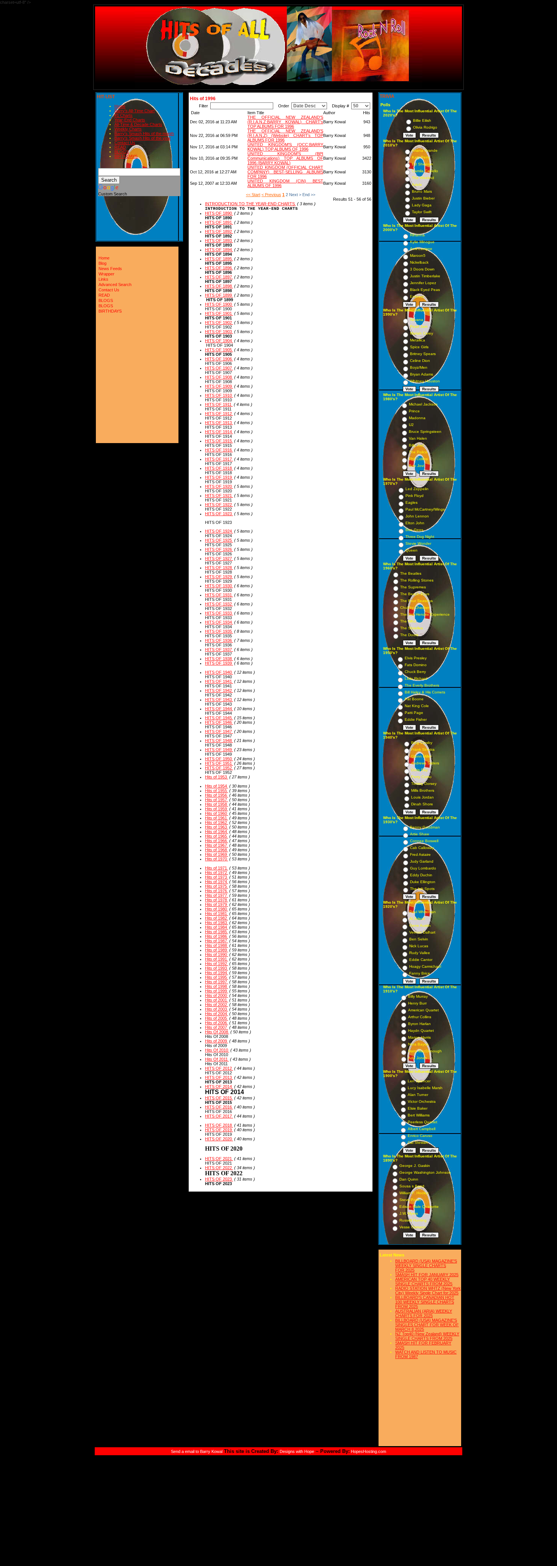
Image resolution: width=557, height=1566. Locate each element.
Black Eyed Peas (425, 290)
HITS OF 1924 (219, 531)
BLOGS (121, 151)
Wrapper (106, 274)
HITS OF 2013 (219, 1077)
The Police (418, 452)
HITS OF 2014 (219, 1086)
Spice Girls (419, 347)
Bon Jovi (416, 466)
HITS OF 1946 (219, 722)
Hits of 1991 (216, 959)
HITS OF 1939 (219, 663)
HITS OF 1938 (219, 658)
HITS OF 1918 (219, 468)
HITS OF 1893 (219, 240)
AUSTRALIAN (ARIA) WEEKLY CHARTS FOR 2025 (423, 1313)
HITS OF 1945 (219, 717)
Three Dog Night (419, 537)
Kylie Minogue (422, 242)
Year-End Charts (129, 120)
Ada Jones (417, 1058)
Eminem (417, 296)
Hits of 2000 (216, 995)
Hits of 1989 (216, 950)
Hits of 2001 (216, 1000)
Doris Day (419, 770)
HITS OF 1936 (219, 640)
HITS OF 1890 (219, 213)
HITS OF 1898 (219, 286)
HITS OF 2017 (219, 1116)
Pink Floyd (414, 496)
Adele (417, 184)
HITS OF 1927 (219, 558)
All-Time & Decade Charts (138, 124)
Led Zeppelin (417, 489)
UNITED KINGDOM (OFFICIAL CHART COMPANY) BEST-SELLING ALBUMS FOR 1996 (285, 172)
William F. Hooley (414, 1193)
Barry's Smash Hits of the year (142, 138)
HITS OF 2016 (219, 1107)
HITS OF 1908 (219, 377)
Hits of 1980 (216, 909)
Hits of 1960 (216, 813)
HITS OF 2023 (219, 1179)
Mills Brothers (422, 790)
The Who (408, 621)
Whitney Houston (425, 381)
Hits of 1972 (216, 872)
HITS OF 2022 (219, 1167)
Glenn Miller (421, 756)
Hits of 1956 (216, 795)
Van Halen (418, 438)
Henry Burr (417, 1003)
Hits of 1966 (216, 840)
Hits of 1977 (216, 895)
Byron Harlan (419, 1024)
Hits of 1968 (216, 849)
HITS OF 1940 (219, 672)
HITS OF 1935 (219, 631)
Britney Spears (423, 354)
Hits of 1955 (216, 790)
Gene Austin (420, 925)
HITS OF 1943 (219, 699)
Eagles (411, 502)
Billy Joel (416, 445)
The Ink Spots (422, 889)
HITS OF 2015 (219, 1098)
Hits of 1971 (216, 868)
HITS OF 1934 (219, 622)
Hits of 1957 (216, 799)
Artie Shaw (419, 834)
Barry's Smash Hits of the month (144, 133)
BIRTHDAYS (126, 156)
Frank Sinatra (423, 749)
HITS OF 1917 (219, 459)
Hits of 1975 (216, 886)
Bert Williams (419, 1115)
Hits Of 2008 (217, 1032)
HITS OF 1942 (219, 690)
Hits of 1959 (216, 809)
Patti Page (414, 713)
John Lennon (417, 516)
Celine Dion (420, 360)
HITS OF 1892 (219, 231)
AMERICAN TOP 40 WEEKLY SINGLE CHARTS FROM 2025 (423, 1281)
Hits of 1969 (216, 854)
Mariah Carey (421, 333)
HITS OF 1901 (219, 313)
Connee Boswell (424, 841)
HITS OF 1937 (219, 649)
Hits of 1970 (216, 859)
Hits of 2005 (216, 1018)
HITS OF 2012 (219, 1068)
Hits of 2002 (216, 1004)
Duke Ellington (422, 882)
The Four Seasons (416, 601)
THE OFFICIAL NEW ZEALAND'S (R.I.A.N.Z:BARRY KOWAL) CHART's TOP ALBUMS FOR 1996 (285, 122)
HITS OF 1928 (219, 567)
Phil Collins (418, 459)
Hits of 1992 (216, 963)
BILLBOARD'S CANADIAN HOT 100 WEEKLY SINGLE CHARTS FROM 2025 (424, 1302)
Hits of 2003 (216, 1009)
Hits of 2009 (216, 1041)
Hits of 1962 (216, 822)
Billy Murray (418, 996)
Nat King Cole (417, 706)
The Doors (409, 635)
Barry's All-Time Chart (134, 110)
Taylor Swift (422, 212)
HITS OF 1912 (219, 413)
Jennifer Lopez (423, 283)
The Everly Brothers (422, 685)
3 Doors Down (422, 269)
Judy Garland (421, 861)
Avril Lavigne (421, 249)
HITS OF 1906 (219, 359)
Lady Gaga (422, 205)
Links (103, 279)
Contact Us (124, 142)
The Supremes (413, 587)
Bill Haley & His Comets (425, 692)
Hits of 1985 (216, 931)
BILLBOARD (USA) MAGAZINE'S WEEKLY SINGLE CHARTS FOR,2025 (426, 1265)
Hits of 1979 (216, 904)
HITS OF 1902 (219, 322)
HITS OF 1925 (219, 540)
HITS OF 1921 (219, 495)
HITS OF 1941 (219, 681)
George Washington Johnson (425, 1172)
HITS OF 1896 (219, 268)
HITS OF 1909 (219, 386)
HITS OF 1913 (219, 422)
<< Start (253, 194)
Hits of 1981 (216, 913)
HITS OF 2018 (219, 1125)
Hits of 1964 (216, 831)
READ (120, 147)
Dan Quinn (408, 1179)
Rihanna (417, 235)
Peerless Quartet (422, 1122)
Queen (411, 550)
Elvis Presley (416, 658)
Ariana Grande (425, 150)
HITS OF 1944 (219, 708)
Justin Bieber (423, 198)
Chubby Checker (414, 607)
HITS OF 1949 (219, 749)
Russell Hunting (413, 1220)
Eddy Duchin (421, 875)
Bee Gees (414, 530)
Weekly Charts (128, 129)
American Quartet (423, 1010)
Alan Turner (418, 1095)
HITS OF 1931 (219, 595)
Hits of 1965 (216, 836)
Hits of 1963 (216, 827)
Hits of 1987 (216, 941)
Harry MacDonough (425, 1051)
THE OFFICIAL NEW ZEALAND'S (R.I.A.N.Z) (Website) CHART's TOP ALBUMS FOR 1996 (285, 135)
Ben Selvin (418, 939)
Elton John (414, 523)
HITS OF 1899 (219, 295)
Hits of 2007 (216, 1027)
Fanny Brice (419, 973)
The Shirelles (411, 628)
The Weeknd (423, 178)
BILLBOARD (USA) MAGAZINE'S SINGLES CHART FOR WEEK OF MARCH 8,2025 (427, 1325)
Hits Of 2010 (217, 1050)
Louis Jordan (422, 797)
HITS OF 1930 (219, 585)
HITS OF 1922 (219, 504)
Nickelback (419, 262)
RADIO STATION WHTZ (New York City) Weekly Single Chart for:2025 (428, 1290)
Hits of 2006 (216, 1022)
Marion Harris (419, 1037)
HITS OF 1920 (219, 486)
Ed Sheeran (422, 164)
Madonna (417, 418)
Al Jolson (417, 919)
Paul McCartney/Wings (425, 509)
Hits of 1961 (216, 818)
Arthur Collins (419, 1017)
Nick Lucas (418, 946)
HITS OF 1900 (219, 304)
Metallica (417, 340)
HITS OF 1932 (219, 604)
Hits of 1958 (216, 804)
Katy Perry (421, 157)
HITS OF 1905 (219, 349)
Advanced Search (115, 284)
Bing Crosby (421, 743)
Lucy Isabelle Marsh (425, 1088)
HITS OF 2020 (219, 1139)
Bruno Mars (422, 191)
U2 (411, 425)
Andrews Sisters (425, 763)
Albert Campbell (421, 1129)
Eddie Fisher (416, 719)
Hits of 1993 (216, 968)
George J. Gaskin (414, 1165)
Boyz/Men (418, 367)
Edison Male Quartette (419, 1206)
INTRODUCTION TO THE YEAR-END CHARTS (250, 203)
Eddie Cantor (420, 960)
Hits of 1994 (216, 972)
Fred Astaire (420, 854)
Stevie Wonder (418, 543)
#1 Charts (123, 115)
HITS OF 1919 (219, 477)
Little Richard (416, 678)
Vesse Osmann (412, 1227)
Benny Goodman (425, 827)
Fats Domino (416, 665)
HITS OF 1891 (219, 222)
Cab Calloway (422, 848)
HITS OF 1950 (219, 758)
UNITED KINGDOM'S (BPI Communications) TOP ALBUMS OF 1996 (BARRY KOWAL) (285, 158)
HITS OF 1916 (219, 450)
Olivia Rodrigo (425, 127)
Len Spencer (419, 1081)
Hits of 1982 (216, 918)
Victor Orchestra (422, 1101)
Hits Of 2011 (217, 1059)
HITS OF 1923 (219, 513)
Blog (102, 263)
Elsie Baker (417, 1108)
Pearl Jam (418, 326)
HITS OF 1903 (219, 331)
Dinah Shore (422, 804)
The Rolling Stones (416, 580)
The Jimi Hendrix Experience (425, 614)
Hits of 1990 (216, 954)
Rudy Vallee (419, 953)
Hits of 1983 (216, 922)
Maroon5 (418, 255)
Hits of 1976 (216, 890)
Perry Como (421, 777)
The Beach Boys (414, 594)
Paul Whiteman (422, 912)
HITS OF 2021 (219, 1158)
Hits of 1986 (216, 936)
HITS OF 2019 (219, 1129)
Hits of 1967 (216, 845)
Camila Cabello (425, 171)
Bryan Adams (421, 374)
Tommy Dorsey (424, 783)
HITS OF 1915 (219, 441)
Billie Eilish (422, 120)
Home (119, 106)
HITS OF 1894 (219, 249)
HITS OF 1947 (219, 731)
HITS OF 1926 (219, 549)
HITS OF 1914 (219, 431)
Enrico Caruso (420, 1136)
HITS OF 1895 (219, 258)
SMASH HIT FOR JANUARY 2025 (426, 1274)
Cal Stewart (418, 1142)
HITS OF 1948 (219, 740)
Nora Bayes (418, 1044)
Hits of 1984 (216, 927)
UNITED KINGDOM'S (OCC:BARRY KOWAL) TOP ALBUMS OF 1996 (285, 146)
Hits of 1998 (216, 986)
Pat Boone (414, 699)
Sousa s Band (411, 1186)
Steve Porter (410, 1200)
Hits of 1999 (216, 991)
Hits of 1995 (216, 977)
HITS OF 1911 (219, 404)
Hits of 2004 (216, 1013)
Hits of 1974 (216, 881)
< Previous (271, 194)
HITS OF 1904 (219, 340)
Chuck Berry (415, 672)
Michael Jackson (423, 404)
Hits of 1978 (216, 900)
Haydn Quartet (421, 1030)
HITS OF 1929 (219, 576)
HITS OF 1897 (219, 277)
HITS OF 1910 (219, 395)
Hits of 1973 (216, 877)
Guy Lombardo (423, 868)
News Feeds (110, 268)
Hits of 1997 (216, 982)
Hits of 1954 (216, 786)
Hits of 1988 (216, 945)
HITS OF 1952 (219, 768)
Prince (414, 411)
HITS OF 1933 (219, 613)
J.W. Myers (408, 1213)
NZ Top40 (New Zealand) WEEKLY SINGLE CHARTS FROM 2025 (427, 1336)
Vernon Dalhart (422, 932)
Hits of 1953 (216, 777)
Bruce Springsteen (425, 431)
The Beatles (410, 573)
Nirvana (416, 320)
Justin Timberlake (425, 276)
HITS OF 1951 (219, 763)
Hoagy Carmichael (425, 966)
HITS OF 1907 (219, 368)
